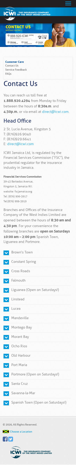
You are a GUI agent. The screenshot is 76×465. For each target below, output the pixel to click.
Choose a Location (21, 431)
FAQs (8, 73)
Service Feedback (16, 69)
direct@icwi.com (55, 112)
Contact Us (11, 65)
